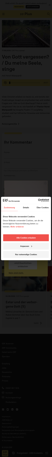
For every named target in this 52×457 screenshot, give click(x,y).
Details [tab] (26, 207)
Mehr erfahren (17, 227)
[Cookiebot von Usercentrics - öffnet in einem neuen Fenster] (38, 200)
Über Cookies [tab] (43, 207)
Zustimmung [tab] (9, 207)
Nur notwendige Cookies (26, 254)
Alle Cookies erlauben (26, 238)
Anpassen (24, 246)
